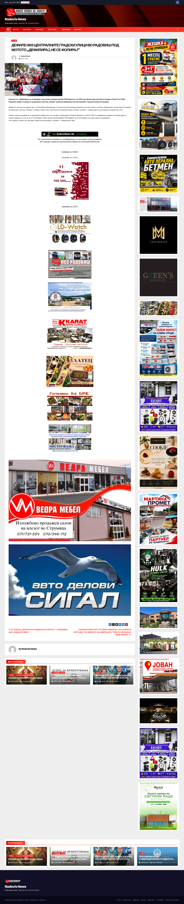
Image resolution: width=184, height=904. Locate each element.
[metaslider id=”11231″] (70, 206)
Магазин (27, 29)
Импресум (66, 29)
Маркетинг (52, 29)
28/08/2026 (14, 862)
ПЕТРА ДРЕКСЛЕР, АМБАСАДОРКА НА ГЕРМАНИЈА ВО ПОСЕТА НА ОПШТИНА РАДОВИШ (113, 678)
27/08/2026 (58, 862)
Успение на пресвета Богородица (25, 677)
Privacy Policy (127, 900)
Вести (15, 29)
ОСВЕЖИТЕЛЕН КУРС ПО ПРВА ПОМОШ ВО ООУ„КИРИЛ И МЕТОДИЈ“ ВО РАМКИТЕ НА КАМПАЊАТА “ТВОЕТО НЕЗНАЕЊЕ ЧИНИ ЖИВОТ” (102, 632)
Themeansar (42, 900)
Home (119, 900)
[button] (177, 29)
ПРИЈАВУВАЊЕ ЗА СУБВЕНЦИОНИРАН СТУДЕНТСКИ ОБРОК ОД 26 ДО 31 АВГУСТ (156, 859)
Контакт (77, 29)
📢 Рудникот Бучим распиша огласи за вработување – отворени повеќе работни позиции (70, 678)
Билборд (39, 29)
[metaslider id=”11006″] (69, 152)
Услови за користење (172, 900)
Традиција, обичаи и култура (24, 675)
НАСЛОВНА (160, 900)
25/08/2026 (101, 862)
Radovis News (15, 19)
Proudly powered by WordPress (14, 900)
